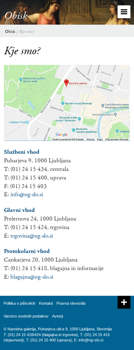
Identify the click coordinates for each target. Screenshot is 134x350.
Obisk (10, 31)
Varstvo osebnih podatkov (26, 316)
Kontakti (46, 303)
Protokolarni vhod (27, 251)
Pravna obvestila (70, 303)
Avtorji (57, 316)
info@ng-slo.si (26, 194)
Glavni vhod (19, 210)
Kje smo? (27, 31)
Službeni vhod (21, 152)
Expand (124, 302)
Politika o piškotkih (19, 303)
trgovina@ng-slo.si (31, 236)
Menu (124, 11)
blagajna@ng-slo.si (31, 277)
